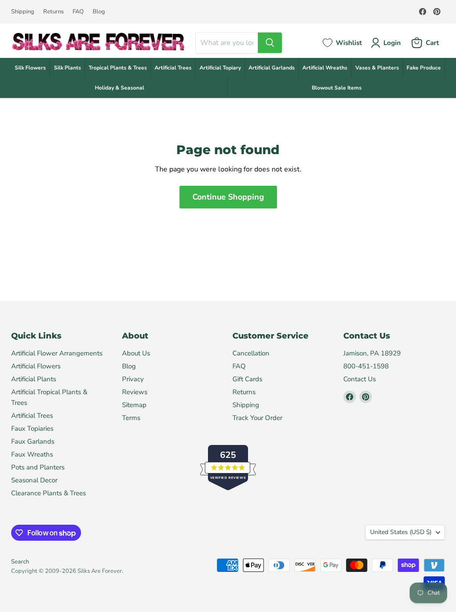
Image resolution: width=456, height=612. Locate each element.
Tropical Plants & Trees (118, 67)
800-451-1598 (366, 366)
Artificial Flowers (36, 366)
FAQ (78, 11)
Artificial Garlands (271, 67)
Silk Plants (67, 67)
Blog (99, 11)
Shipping (22, 11)
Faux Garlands (32, 441)
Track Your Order (257, 417)
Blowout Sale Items (337, 87)
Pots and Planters (38, 467)
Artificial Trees (173, 67)
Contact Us (359, 379)
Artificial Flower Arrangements (56, 353)
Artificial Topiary (220, 67)
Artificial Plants (33, 379)
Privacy (133, 379)
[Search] (270, 43)
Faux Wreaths (32, 454)
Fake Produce (424, 67)
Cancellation (250, 353)
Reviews (134, 392)
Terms (131, 417)
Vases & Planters (377, 67)
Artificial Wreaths (324, 67)
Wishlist (349, 42)
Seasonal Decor (34, 480)
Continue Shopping (228, 197)
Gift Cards (247, 379)
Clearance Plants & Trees (48, 493)
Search (20, 562)
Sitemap (134, 404)
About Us (136, 353)
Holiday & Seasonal (119, 87)
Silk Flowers (30, 67)
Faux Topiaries (32, 428)
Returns (53, 11)
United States (401, 532)
